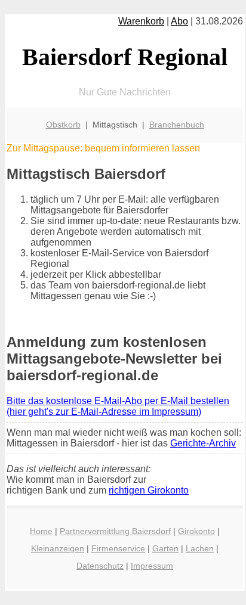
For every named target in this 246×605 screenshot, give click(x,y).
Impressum (152, 565)
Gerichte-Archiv (203, 443)
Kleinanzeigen (57, 548)
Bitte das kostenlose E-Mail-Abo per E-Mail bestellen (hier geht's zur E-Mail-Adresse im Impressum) (118, 406)
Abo (179, 21)
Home (41, 531)
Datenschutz (100, 565)
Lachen (200, 548)
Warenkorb (141, 21)
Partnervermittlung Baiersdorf (115, 531)
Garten (165, 548)
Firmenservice (118, 548)
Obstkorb (63, 124)
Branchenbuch (176, 124)
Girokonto (196, 531)
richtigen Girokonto (149, 490)
